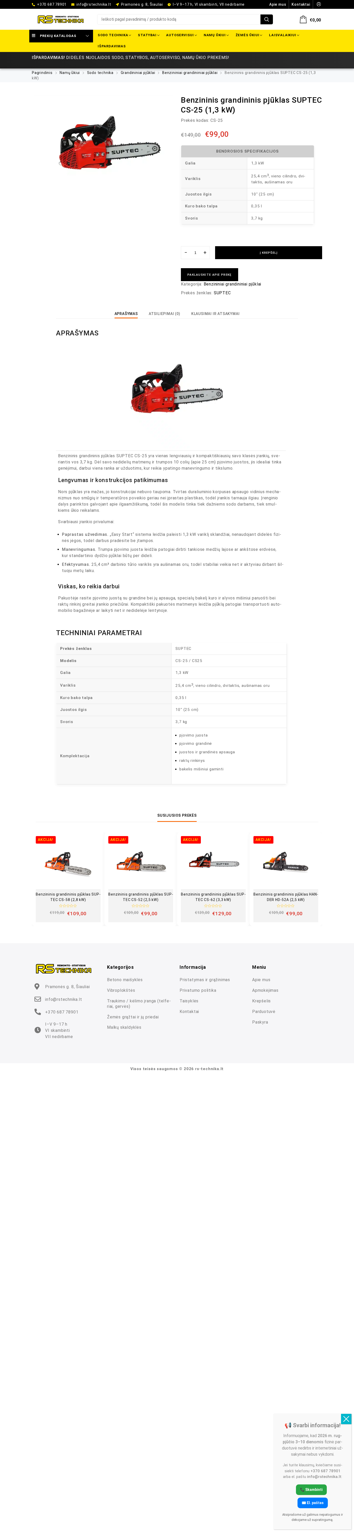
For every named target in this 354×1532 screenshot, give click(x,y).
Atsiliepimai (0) (164, 314)
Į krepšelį (269, 252)
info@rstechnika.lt (93, 4)
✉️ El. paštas (313, 1502)
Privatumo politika (198, 990)
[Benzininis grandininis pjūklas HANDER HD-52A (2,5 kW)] (285, 862)
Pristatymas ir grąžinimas (205, 979)
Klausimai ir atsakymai (215, 314)
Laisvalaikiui (282, 35)
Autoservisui (180, 35)
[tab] (126, 313)
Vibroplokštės (121, 990)
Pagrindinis (42, 73)
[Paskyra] (319, 4)
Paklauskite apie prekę (209, 274)
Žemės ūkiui (247, 35)
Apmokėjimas (265, 990)
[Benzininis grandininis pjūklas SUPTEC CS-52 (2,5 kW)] (140, 862)
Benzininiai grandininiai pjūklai (190, 73)
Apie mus (261, 979)
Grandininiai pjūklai (138, 73)
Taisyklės (189, 1000)
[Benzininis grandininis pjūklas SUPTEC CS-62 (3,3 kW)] (213, 862)
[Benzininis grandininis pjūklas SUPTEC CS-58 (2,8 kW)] (68, 862)
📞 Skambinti (311, 1489)
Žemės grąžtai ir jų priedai (133, 1017)
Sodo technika (113, 35)
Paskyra (260, 1022)
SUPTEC (222, 292)
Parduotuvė (263, 1011)
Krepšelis (261, 1000)
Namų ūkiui (215, 35)
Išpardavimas (112, 46)
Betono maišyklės (125, 979)
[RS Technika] (61, 19)
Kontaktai (189, 1011)
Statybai (147, 35)
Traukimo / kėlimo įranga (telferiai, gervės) (139, 1003)
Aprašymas (126, 314)
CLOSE (346, 1419)
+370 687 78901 (52, 4)
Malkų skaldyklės (124, 1027)
